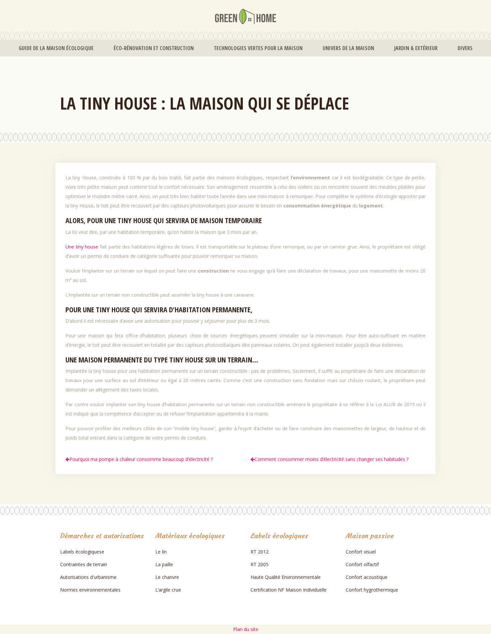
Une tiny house (81, 247)
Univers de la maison (348, 48)
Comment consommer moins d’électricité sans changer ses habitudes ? (331, 459)
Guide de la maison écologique (56, 48)
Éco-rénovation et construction (154, 48)
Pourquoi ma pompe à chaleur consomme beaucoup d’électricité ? (141, 459)
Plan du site (245, 629)
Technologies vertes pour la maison (258, 48)
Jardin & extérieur (416, 48)
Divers (465, 48)
